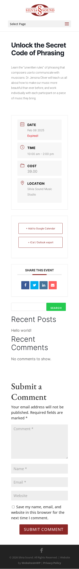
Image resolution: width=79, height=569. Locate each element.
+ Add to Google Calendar (40, 228)
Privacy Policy (52, 563)
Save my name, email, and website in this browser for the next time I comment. (37, 512)
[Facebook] (41, 550)
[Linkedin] (44, 285)
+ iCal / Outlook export (40, 242)
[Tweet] (34, 285)
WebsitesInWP (31, 563)
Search (56, 307)
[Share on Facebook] (25, 285)
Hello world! (21, 330)
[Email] (53, 285)
